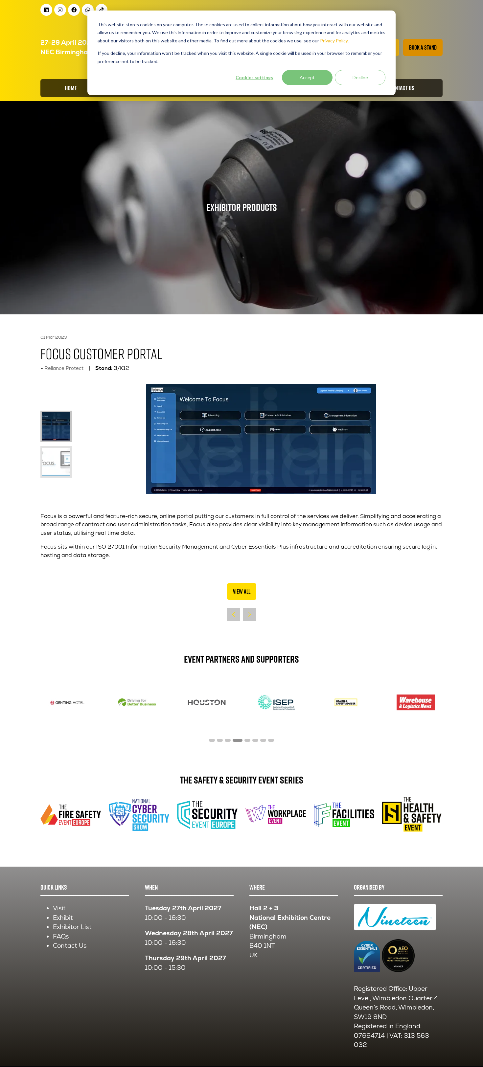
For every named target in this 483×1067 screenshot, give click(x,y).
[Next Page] (249, 614)
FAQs (61, 936)
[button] (423, 47)
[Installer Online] (67, 702)
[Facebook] (74, 10)
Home (71, 88)
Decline (360, 77)
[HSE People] (276, 702)
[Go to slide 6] (255, 740)
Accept (307, 77)
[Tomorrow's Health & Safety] (207, 702)
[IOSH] (416, 702)
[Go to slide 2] (220, 740)
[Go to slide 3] (228, 740)
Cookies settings (254, 77)
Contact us (401, 88)
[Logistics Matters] (346, 702)
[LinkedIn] (46, 10)
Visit (59, 908)
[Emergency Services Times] (137, 702)
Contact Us (70, 946)
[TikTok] (101, 10)
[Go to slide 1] (212, 740)
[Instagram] (60, 10)
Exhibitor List (72, 927)
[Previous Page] (233, 614)
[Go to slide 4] (236, 740)
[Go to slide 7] (263, 740)
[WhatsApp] (88, 10)
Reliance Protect (63, 368)
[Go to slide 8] (271, 740)
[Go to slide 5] (245, 740)
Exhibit (63, 918)
